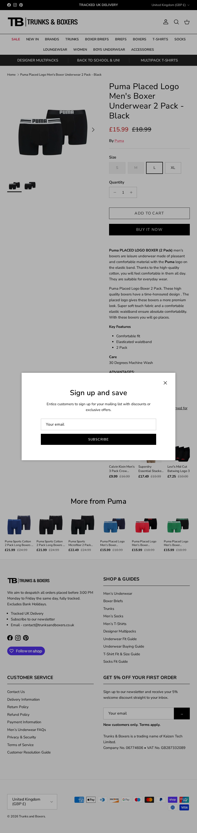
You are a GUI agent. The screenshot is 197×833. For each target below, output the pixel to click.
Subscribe (98, 439)
